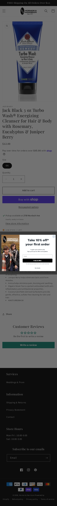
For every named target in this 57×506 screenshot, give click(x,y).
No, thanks (37, 268)
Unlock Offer (37, 261)
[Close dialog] (54, 236)
